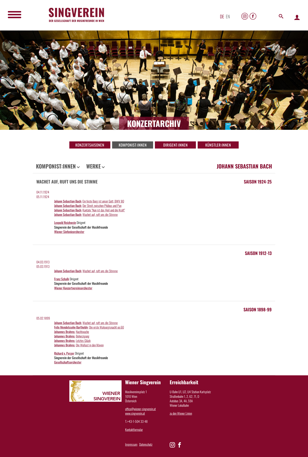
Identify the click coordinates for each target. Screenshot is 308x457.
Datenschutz (145, 444)
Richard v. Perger (64, 353)
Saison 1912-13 (258, 253)
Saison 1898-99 (257, 309)
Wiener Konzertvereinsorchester (73, 288)
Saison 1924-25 (258, 181)
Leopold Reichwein (65, 222)
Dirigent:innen (175, 145)
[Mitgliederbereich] (297, 17)
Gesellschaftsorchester (67, 362)
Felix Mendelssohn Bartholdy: (71, 327)
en (228, 16)
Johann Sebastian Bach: (68, 201)
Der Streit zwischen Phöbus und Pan (102, 205)
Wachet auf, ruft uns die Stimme (100, 214)
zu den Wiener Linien (181, 413)
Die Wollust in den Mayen (90, 345)
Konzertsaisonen (89, 145)
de (222, 16)
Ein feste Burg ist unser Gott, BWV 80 (103, 201)
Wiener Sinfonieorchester (69, 231)
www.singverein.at (135, 413)
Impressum (131, 444)
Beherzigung (82, 336)
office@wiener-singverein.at (140, 409)
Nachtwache (82, 331)
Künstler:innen (218, 145)
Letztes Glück (83, 340)
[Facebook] (253, 16)
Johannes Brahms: (64, 331)
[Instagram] (244, 16)
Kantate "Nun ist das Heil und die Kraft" (104, 210)
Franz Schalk (61, 279)
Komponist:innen (133, 145)
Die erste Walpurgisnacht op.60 (106, 327)
